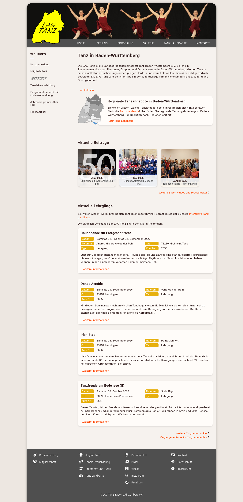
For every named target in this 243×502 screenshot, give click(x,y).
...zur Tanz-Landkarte (120, 120)
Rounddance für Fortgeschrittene (106, 233)
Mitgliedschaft (38, 71)
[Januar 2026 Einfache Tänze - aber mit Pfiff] (181, 188)
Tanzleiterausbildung (42, 85)
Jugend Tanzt (93, 455)
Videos (135, 469)
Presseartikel (38, 111)
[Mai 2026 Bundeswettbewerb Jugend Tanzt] (140, 188)
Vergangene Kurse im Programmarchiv (183, 437)
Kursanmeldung (39, 64)
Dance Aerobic (92, 284)
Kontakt (182, 455)
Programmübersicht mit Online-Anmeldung (44, 94)
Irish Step (88, 335)
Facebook (137, 482)
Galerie (148, 43)
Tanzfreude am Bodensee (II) (102, 385)
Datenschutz (185, 462)
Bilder (134, 462)
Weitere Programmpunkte (191, 433)
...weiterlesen (86, 90)
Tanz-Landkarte (175, 43)
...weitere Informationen (95, 268)
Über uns (101, 43)
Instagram (137, 475)
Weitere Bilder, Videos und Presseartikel (183, 192)
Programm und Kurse (98, 469)
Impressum (184, 469)
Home (81, 43)
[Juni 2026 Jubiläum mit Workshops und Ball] (98, 188)
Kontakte (203, 43)
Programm (125, 43)
